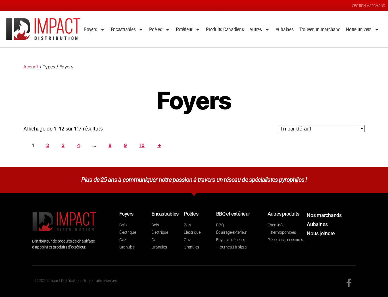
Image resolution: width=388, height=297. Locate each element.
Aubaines (285, 29)
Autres (255, 29)
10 (142, 145)
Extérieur (184, 29)
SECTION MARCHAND (368, 5)
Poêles (155, 29)
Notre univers (359, 29)
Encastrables (123, 29)
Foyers (90, 29)
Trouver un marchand (320, 29)
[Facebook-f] (349, 283)
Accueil (30, 66)
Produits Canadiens (225, 29)
